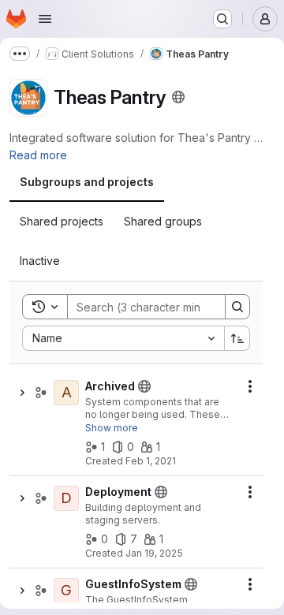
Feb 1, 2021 (150, 461)
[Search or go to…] (222, 18)
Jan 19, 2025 (154, 553)
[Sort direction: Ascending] (237, 338)
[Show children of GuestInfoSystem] (22, 590)
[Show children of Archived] (22, 392)
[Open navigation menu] (45, 19)
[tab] (86, 182)
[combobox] (123, 338)
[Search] (237, 306)
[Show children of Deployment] (22, 498)
